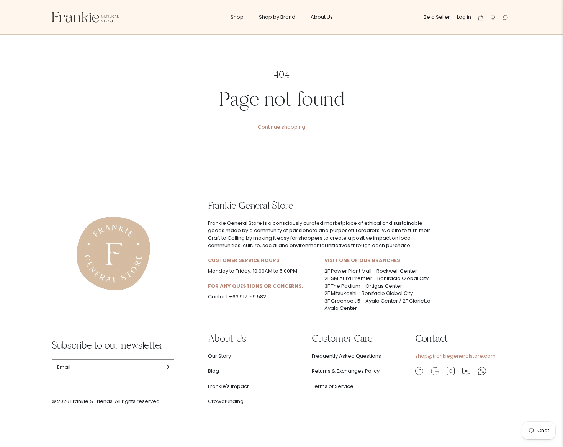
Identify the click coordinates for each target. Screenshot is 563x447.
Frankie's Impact (228, 386)
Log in (464, 17)
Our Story (219, 356)
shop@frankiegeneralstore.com (455, 356)
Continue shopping (281, 127)
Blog (213, 371)
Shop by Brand (277, 17)
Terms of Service (333, 386)
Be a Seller (437, 17)
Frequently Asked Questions (346, 356)
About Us (322, 17)
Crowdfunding (226, 401)
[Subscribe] (166, 367)
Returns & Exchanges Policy (346, 371)
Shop (237, 17)
